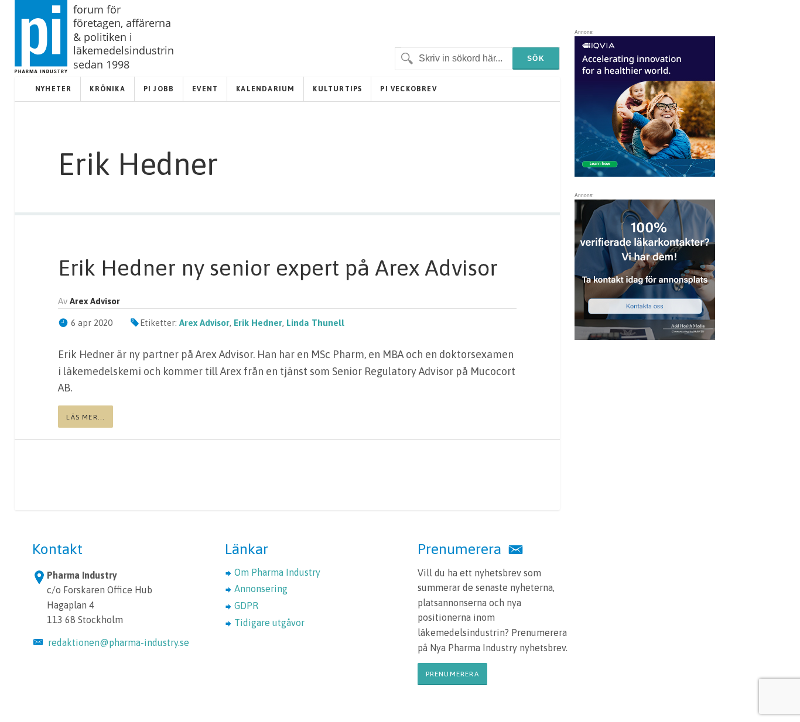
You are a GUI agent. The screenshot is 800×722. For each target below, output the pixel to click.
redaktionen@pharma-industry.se (118, 642)
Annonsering (261, 588)
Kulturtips (337, 89)
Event (205, 89)
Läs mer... (85, 417)
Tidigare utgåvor (269, 622)
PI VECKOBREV (408, 89)
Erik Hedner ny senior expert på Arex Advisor (278, 267)
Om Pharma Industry (277, 572)
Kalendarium (265, 89)
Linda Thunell (315, 323)
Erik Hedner (258, 323)
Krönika (107, 89)
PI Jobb (158, 89)
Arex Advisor (204, 323)
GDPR (246, 605)
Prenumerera (452, 674)
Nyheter (53, 89)
